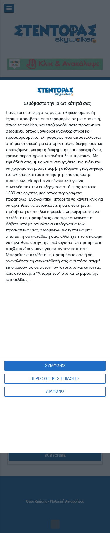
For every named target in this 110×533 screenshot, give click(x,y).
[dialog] (55, 266)
